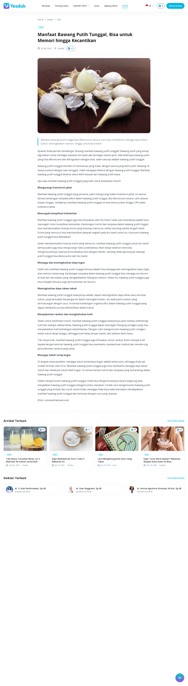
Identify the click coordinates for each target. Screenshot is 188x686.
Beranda (46, 5)
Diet (59, 19)
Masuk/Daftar (175, 5)
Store (96, 5)
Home (40, 19)
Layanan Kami (80, 5)
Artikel (125, 5)
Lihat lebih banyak (175, 420)
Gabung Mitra (110, 5)
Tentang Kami (61, 5)
